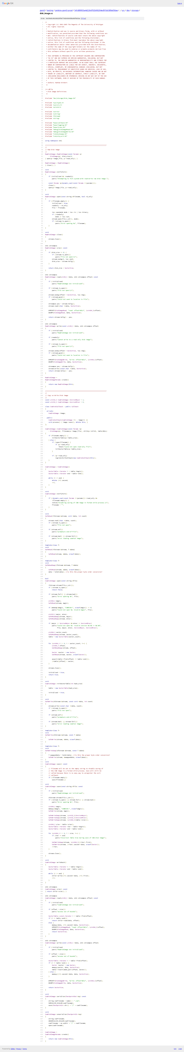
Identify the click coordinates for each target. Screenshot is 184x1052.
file (83, 18)
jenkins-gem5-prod (64, 10)
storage (135, 10)
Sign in (179, 3)
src (123, 10)
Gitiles (13, 1049)
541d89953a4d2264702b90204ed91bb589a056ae (96, 10)
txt (175, 1049)
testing (50, 10)
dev (128, 10)
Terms (24, 1049)
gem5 (42, 10)
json (180, 1049)
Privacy (18, 1049)
